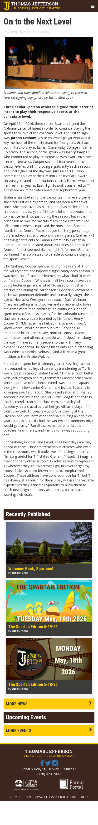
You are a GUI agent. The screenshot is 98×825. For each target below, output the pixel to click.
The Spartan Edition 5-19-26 (33, 626)
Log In (83, 797)
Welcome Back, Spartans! (30, 568)
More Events (18, 730)
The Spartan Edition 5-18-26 (33, 684)
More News (17, 703)
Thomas (34, 4)
